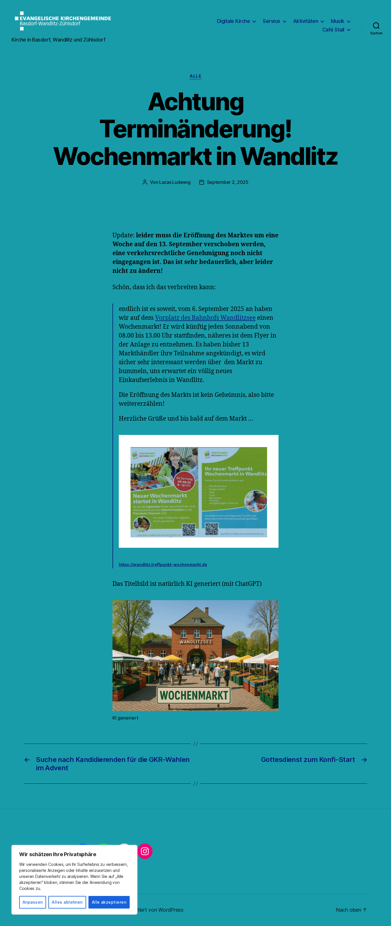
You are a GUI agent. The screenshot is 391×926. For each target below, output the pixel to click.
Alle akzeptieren (109, 902)
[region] (74, 880)
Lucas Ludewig (175, 182)
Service (271, 21)
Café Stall (333, 30)
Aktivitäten (305, 21)
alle (195, 76)
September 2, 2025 (227, 182)
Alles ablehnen (67, 902)
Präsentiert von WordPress (152, 910)
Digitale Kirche (233, 21)
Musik (337, 21)
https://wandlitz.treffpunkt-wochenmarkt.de (163, 564)
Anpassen (33, 902)
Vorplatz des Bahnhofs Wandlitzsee (205, 318)
